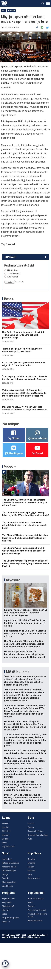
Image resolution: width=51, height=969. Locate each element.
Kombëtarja (7, 859)
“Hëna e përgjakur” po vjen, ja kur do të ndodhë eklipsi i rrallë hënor (22, 352)
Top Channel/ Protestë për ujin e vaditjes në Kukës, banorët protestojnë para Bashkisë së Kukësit (25, 563)
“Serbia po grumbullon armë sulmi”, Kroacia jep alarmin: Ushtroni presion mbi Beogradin (24, 379)
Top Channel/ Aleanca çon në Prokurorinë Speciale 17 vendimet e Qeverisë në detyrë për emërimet (24, 502)
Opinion (31, 823)
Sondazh (10, 257)
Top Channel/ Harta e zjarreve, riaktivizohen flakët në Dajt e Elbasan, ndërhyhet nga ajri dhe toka (25, 538)
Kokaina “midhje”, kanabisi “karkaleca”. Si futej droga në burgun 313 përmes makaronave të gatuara (25, 613)
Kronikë (5, 827)
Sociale (5, 839)
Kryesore (13, 580)
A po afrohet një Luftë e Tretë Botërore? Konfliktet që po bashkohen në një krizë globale (25, 623)
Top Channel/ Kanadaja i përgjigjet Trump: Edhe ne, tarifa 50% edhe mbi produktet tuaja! (25, 514)
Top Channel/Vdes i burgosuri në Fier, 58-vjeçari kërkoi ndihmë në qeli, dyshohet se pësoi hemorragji (24, 551)
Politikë (5, 823)
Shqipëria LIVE (8, 906)
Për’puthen (7, 902)
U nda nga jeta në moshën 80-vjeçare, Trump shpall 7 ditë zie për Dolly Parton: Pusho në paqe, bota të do (24, 761)
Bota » (9, 299)
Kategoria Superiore (10, 863)
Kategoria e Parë (9, 867)
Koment (31, 827)
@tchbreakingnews (14, 453)
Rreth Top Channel (36, 898)
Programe (8, 892)
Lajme (6, 817)
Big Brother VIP (8, 898)
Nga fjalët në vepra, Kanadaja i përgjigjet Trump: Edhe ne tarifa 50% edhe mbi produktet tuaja (23, 337)
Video (4, 843)
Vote (10, 282)
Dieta (30, 874)
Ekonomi (6, 835)
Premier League (9, 871)
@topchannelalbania (37, 438)
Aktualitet (6, 831)
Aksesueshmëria (35, 920)
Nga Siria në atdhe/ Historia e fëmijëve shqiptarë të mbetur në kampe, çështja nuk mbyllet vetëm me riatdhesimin (24, 644)
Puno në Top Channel (37, 910)
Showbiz (31, 859)
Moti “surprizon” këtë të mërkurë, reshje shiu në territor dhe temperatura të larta (25, 752)
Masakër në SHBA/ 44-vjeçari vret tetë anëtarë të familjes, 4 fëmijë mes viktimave (24, 410)
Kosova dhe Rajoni (35, 831)
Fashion (31, 867)
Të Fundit (11, 11)
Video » (10, 466)
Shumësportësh (9, 882)
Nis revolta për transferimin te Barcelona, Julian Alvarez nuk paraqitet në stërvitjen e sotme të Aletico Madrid (24, 654)
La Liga (5, 874)
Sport (6, 853)
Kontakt (31, 906)
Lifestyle (31, 863)
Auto (30, 839)
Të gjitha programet (10, 918)
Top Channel (13, 438)
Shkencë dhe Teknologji (38, 835)
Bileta (30, 902)
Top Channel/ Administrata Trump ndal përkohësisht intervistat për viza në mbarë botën (24, 525)
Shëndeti (31, 871)
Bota (4, 11)
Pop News (34, 853)
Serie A (5, 878)
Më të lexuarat (17, 672)
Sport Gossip (7, 886)
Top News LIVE (8, 846)
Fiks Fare (6, 910)
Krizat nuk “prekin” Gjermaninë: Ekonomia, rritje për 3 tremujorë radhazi (23, 365)
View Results (19, 282)
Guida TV (6, 921)
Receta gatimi (34, 878)
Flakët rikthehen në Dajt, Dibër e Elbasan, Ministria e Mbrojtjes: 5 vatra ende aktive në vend (25, 633)
